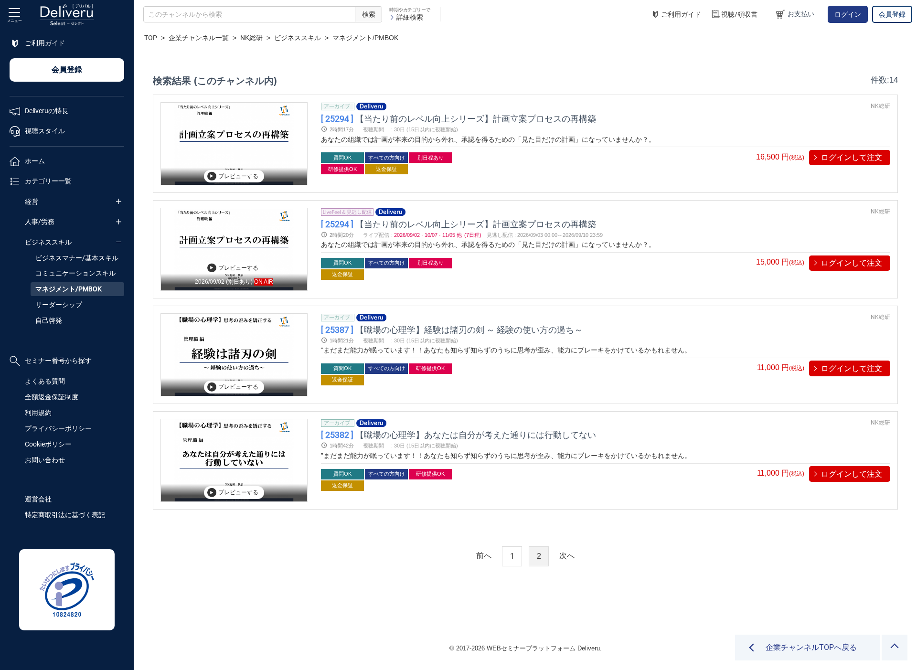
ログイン (847, 14)
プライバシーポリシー (58, 428)
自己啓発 (48, 320)
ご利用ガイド (681, 14)
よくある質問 (45, 381)
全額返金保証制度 (51, 397)
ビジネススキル (48, 242)
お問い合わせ (45, 460)
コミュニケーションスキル (75, 273)
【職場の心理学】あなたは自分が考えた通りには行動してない (458, 435)
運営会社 (38, 499)
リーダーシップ (58, 304)
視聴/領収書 (739, 14)
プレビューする (238, 176)
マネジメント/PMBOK (68, 289)
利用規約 (38, 412)
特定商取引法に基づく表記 (65, 515)
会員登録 (892, 14)
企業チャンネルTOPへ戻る (811, 647)
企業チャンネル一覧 (199, 38)
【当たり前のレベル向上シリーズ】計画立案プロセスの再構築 (458, 118)
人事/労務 (39, 221)
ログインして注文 (851, 157)
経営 (31, 201)
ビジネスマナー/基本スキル (76, 258)
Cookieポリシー (48, 444)
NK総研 (251, 38)
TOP (150, 38)
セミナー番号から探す (58, 360)
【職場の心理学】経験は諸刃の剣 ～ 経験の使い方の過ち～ (452, 329)
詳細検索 (409, 17)
